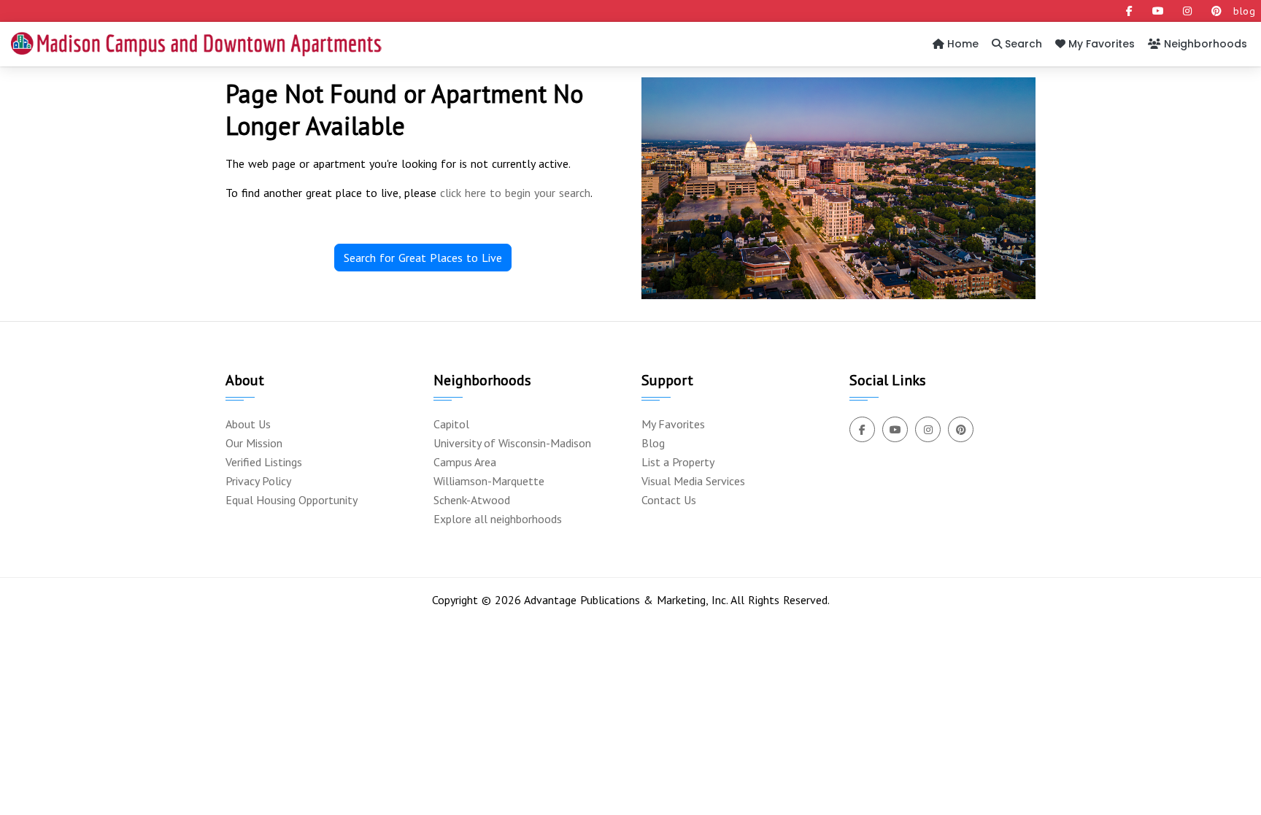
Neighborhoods (1204, 43)
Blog (653, 443)
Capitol (451, 424)
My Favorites (1100, 43)
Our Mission (253, 443)
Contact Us (668, 500)
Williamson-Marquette (488, 481)
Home (961, 43)
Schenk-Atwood (471, 500)
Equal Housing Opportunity (291, 500)
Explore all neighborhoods (497, 518)
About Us (248, 424)
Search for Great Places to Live (423, 257)
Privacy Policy (258, 481)
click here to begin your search (515, 192)
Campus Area (464, 462)
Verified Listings (263, 462)
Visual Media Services (693, 481)
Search (1022, 43)
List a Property (677, 462)
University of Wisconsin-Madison (512, 443)
